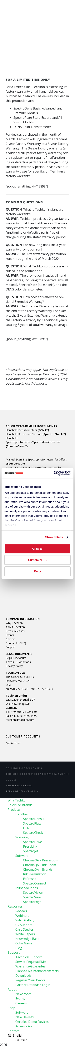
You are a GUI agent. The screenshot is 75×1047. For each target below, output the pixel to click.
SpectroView (32, 897)
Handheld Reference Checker (36, 434)
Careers (10, 639)
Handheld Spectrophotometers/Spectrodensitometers (33, 442)
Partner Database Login (32, 985)
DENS (27, 828)
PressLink (30, 846)
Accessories (23, 1026)
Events (10, 635)
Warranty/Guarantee (30, 966)
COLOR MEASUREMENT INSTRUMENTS (31, 426)
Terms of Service (18, 791)
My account (13, 743)
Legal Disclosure (16, 658)
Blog (18, 948)
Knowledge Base (27, 939)
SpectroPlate (32, 823)
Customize (35, 560)
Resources (15, 906)
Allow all (37, 548)
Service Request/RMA (30, 962)
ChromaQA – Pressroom (40, 860)
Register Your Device (30, 980)
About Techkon (15, 627)
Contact (13, 1031)
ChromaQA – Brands (37, 869)
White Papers (25, 934)
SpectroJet (30, 851)
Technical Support (28, 957)
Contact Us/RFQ (16, 643)
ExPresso (29, 879)
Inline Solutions (26, 888)
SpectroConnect (34, 883)
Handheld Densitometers (27, 430)
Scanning (22, 837)
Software (21, 856)
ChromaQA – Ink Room (39, 865)
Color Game (23, 943)
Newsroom (23, 994)
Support (11, 647)
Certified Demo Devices (32, 1022)
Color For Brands (20, 805)
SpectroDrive (32, 842)
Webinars (22, 915)
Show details (54, 537)
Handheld (22, 814)
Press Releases (15, 631)
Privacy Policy (14, 666)
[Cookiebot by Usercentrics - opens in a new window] (54, 473)
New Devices (24, 1017)
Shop (11, 1008)
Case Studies (24, 929)
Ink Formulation (34, 874)
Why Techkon (14, 623)
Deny (37, 571)
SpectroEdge (32, 902)
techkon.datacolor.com (20, 720)
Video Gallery (24, 920)
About (12, 989)
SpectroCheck (33, 832)
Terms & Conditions (18, 662)
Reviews (21, 911)
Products (14, 809)
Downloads (23, 975)
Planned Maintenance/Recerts (37, 971)
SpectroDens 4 (33, 819)
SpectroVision (33, 892)
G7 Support (23, 925)
